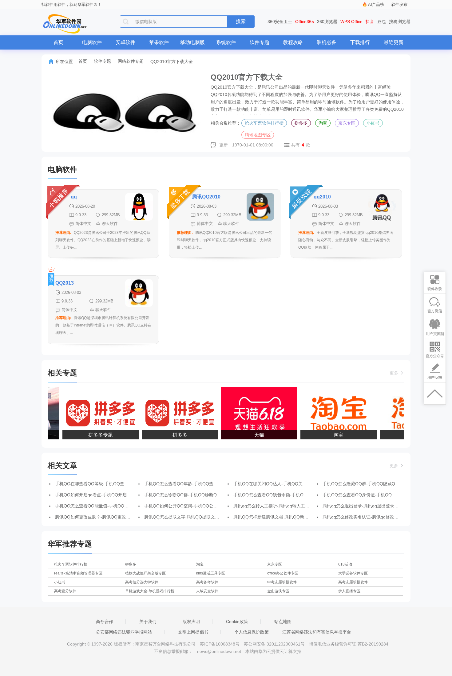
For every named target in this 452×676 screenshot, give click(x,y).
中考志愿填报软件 (282, 582)
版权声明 (191, 621)
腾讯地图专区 (258, 134)
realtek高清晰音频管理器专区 (78, 573)
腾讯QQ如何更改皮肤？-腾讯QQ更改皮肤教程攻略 (103, 516)
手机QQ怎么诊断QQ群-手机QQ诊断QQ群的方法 (190, 494)
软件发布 (399, 4)
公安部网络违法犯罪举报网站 (124, 632)
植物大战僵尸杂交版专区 (145, 573)
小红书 (373, 123)
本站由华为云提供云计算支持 (273, 651)
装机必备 (326, 42)
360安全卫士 (280, 21)
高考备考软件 (207, 582)
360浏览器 (327, 21)
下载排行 (360, 42)
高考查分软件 (65, 591)
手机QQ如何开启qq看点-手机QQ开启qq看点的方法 (104, 494)
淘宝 (323, 123)
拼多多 (301, 123)
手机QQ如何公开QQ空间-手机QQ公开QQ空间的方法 (195, 505)
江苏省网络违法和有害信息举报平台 (316, 632)
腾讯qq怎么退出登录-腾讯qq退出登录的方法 (365, 505)
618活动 (345, 564)
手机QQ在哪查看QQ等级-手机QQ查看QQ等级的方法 (106, 483)
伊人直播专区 (349, 591)
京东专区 (346, 123)
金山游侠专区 (278, 591)
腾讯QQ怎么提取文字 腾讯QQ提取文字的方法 (188, 516)
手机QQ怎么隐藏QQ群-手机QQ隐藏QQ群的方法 (369, 483)
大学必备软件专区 (353, 573)
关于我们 (148, 621)
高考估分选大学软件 (141, 582)
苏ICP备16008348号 (220, 644)
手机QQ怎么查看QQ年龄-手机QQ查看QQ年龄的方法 (195, 483)
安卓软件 (125, 42)
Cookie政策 (237, 621)
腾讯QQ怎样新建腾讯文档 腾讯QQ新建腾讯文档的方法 (286, 516)
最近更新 (393, 42)
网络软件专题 (131, 61)
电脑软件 (92, 42)
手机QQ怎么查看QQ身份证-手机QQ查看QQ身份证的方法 (378, 494)
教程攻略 (293, 42)
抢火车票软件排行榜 (264, 123)
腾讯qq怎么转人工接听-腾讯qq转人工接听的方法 (280, 505)
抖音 (370, 21)
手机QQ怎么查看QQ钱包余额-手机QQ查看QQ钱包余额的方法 (292, 494)
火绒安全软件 (207, 591)
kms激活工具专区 (210, 573)
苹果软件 (159, 42)
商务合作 (104, 621)
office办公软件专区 (282, 573)
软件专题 (259, 42)
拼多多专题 (96, 435)
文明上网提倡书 (193, 632)
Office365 (304, 21)
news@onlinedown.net (219, 651)
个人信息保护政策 (251, 632)
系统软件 (226, 42)
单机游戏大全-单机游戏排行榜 (149, 591)
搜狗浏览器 (399, 21)
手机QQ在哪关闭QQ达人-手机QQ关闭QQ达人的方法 (284, 483)
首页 (58, 42)
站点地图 (282, 621)
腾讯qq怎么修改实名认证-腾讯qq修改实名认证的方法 (373, 516)
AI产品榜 (376, 4)
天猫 (255, 435)
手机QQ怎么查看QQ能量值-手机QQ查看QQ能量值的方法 (110, 505)
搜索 (241, 21)
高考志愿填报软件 (353, 582)
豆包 (381, 21)
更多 (394, 372)
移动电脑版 (192, 42)
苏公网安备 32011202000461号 (275, 644)
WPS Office (351, 21)
